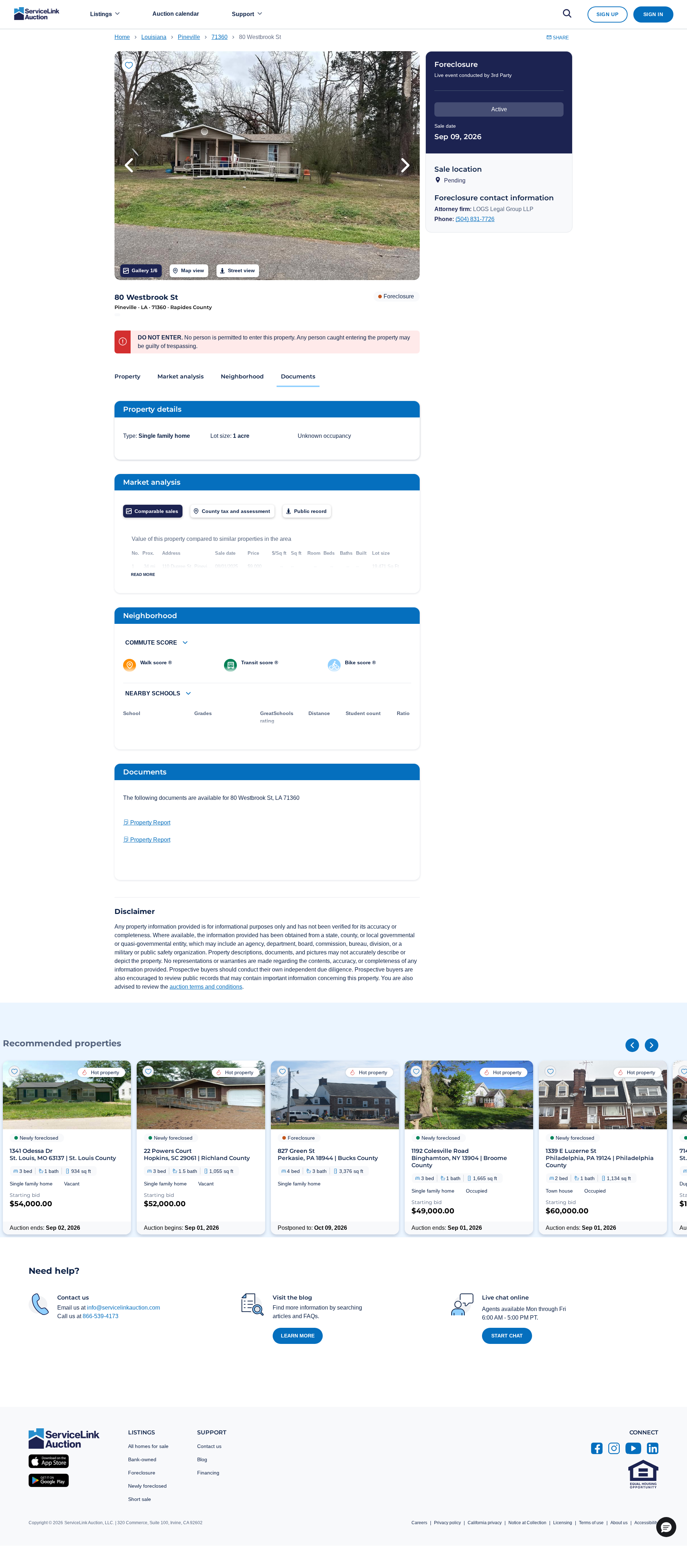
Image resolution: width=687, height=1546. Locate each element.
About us (619, 1522)
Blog (202, 1459)
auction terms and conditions (206, 987)
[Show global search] (567, 14)
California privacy (485, 1522)
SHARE (560, 37)
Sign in (653, 14)
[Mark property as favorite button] (129, 65)
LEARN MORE (298, 1336)
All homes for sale (148, 1446)
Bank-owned (142, 1459)
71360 (219, 37)
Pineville (189, 37)
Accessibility (646, 1522)
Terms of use (591, 1522)
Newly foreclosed (147, 1486)
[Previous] (632, 1045)
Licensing (562, 1522)
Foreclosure (141, 1473)
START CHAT (507, 1336)
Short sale (139, 1499)
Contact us (209, 1446)
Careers (419, 1522)
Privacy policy (447, 1522)
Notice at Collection (527, 1522)
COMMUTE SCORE (152, 643)
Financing (208, 1473)
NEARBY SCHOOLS (153, 693)
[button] (129, 165)
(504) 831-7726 (474, 219)
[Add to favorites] (14, 1071)
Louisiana (153, 37)
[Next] (651, 1045)
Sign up (607, 14)
